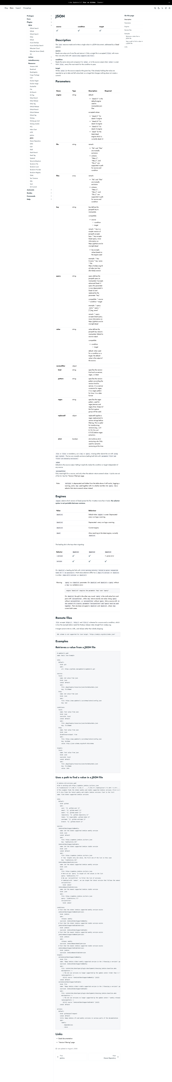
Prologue (30, 16)
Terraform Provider (35, 170)
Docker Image (34, 84)
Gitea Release (34, 101)
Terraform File (34, 164)
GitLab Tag (33, 115)
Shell (31, 150)
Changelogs (27, 8)
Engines (127, 27)
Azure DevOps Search (36, 45)
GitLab (32, 40)
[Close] (169, 2)
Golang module (34, 124)
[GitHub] (165, 8)
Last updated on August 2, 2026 (67, 1049)
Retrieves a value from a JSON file (133, 37)
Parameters (128, 23)
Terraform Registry (35, 172)
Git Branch (33, 92)
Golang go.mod (35, 121)
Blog (6, 8)
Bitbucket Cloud (35, 48)
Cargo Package (34, 75)
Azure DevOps (34, 43)
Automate (30, 190)
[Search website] (155, 8)
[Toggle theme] (159, 8)
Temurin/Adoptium (35, 161)
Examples (127, 34)
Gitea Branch (34, 98)
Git (31, 54)
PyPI (31, 147)
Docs (11, 8)
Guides (29, 193)
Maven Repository (35, 141)
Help (28, 199)
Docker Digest (34, 81)
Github (32, 31)
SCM (30, 25)
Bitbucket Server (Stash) (37, 51)
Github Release (34, 107)
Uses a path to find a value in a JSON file (134, 42)
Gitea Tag (33, 104)
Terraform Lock (34, 167)
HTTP (31, 132)
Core (29, 19)
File (31, 89)
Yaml (31, 184)
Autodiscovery (33, 60)
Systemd (32, 158)
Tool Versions (34, 178)
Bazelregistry (33, 72)
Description (128, 19)
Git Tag (32, 95)
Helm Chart (33, 129)
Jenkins (32, 135)
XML (31, 181)
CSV (31, 78)
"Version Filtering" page (76, 476)
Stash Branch (34, 152)
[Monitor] (162, 8)
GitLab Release (34, 112)
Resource (31, 63)
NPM (31, 144)
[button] (169, 8)
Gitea (31, 37)
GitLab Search (34, 34)
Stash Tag (32, 155)
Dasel (117, 44)
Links (126, 47)
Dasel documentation (65, 1038)
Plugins (29, 22)
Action (30, 57)
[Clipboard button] (117, 590)
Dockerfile (33, 86)
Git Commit (33, 187)
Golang (32, 118)
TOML (31, 175)
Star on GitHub (89, 2)
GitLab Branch (34, 109)
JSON (31, 138)
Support (18, 8)
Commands (31, 196)
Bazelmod (33, 69)
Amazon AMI (34, 66)
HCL (31, 127)
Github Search (34, 28)
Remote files (128, 30)
